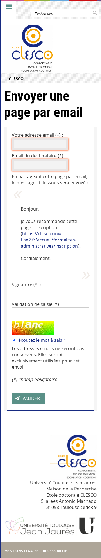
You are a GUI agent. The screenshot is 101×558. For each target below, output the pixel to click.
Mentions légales (21, 550)
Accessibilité (55, 550)
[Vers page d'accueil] (40, 49)
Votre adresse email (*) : (37, 135)
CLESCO (16, 78)
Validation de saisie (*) (35, 304)
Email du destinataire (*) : (38, 156)
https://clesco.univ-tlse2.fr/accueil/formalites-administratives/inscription (49, 240)
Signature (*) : (26, 285)
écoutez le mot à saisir (41, 340)
